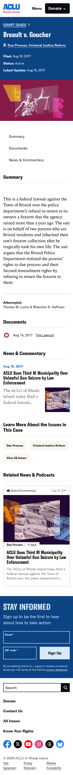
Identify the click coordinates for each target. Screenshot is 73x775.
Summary (16, 136)
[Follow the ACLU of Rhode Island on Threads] (49, 744)
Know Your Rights (18, 731)
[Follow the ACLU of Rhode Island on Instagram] (39, 744)
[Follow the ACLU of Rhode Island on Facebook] (7, 744)
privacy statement (57, 669)
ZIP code (11, 650)
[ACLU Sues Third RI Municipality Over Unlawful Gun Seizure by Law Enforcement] (36, 388)
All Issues (11, 721)
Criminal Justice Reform (47, 45)
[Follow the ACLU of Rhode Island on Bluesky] (60, 744)
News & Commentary (26, 160)
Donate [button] (55, 8)
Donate (9, 701)
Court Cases (14, 25)
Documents (18, 148)
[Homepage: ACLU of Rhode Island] (17, 8)
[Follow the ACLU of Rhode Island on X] (18, 744)
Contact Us (13, 711)
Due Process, (18, 45)
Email (9, 634)
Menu (37, 8)
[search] (65, 687)
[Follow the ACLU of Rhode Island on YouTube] (28, 744)
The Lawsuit (45, 335)
